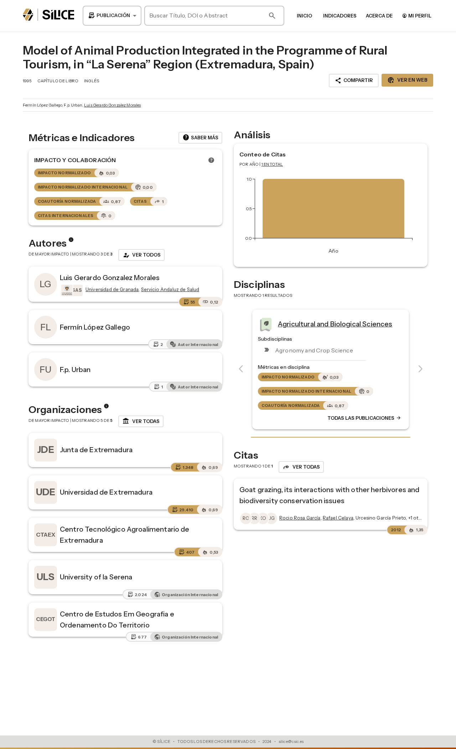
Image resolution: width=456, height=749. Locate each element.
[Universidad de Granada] (66, 290)
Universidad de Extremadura (106, 492)
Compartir (354, 80)
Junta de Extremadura (96, 449)
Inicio (304, 16)
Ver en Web (407, 80)
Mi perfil (416, 15)
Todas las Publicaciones (364, 418)
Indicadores (340, 16)
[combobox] (112, 16)
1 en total (272, 164)
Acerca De (379, 16)
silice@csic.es (291, 741)
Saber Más (200, 137)
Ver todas (141, 421)
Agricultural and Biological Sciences (335, 323)
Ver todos (141, 255)
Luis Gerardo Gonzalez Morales (112, 105)
